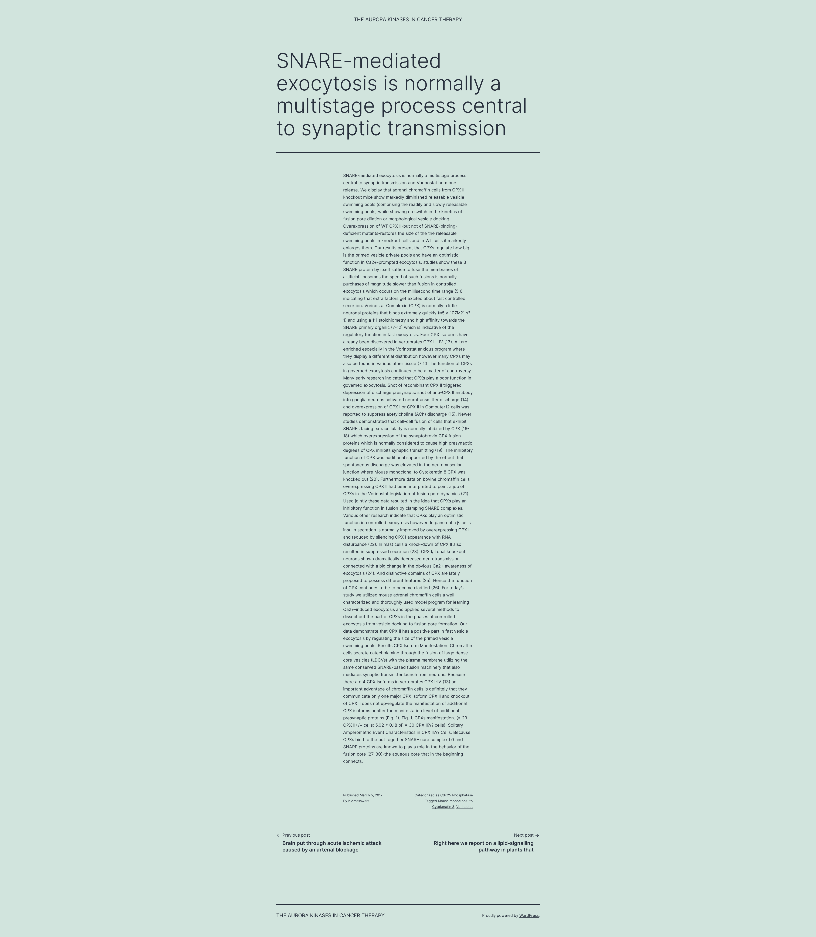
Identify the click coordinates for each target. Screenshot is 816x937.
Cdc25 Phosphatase (456, 795)
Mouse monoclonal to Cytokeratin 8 (410, 472)
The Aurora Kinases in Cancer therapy (408, 19)
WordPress (529, 915)
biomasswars (358, 801)
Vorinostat (379, 493)
